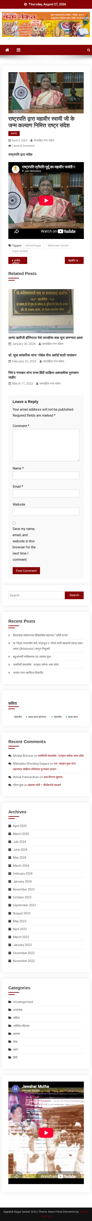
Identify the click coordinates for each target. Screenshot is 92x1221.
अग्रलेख (17, 1010)
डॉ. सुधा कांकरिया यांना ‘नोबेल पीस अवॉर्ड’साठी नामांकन (42, 355)
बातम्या (14, 133)
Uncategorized (23, 1002)
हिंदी (15, 1057)
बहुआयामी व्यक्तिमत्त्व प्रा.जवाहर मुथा (32, 656)
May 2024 (19, 857)
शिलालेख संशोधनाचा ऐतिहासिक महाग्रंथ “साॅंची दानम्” (40, 635)
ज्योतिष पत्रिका (21, 1026)
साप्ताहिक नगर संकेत (44, 140)
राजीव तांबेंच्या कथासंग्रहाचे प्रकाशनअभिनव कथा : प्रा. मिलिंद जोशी (19, 261)
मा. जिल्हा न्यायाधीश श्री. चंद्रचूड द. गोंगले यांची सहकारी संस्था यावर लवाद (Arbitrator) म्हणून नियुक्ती (48, 645)
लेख (15, 1041)
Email (18, 487)
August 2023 (21, 913)
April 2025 (20, 826)
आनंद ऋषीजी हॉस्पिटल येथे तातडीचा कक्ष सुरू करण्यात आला (45, 338)
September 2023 (24, 905)
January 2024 (22, 881)
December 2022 (24, 953)
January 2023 (22, 945)
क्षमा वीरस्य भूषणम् (53, 777)
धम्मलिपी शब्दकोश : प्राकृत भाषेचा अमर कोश (36, 664)
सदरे (15, 1049)
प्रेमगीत (17, 717)
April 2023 (20, 929)
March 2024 (21, 865)
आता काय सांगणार (37, 717)
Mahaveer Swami (58, 245)
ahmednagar (33, 245)
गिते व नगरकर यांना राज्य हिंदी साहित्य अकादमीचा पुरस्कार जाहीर (43, 375)
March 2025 (21, 834)
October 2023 (22, 897)
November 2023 (24, 889)
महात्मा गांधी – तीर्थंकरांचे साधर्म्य (44, 785)
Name (18, 468)
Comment (21, 426)
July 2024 (19, 841)
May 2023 (19, 921)
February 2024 (23, 873)
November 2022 (24, 961)
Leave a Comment (23, 145)
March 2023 (21, 937)
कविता (16, 1017)
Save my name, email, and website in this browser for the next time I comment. (24, 544)
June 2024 (20, 849)
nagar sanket (20, 251)
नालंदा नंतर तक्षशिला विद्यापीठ (28, 672)
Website (19, 504)
